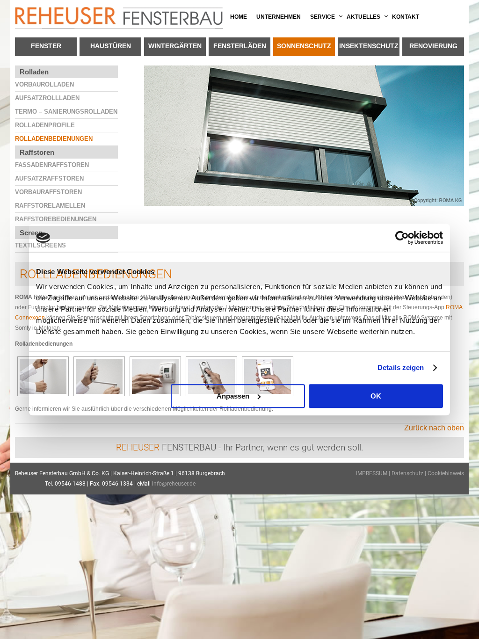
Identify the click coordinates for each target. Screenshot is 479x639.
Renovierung (433, 46)
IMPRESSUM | (374, 473)
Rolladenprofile (45, 125)
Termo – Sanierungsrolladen (66, 111)
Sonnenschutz (304, 46)
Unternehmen (278, 17)
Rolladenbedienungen (54, 138)
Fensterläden (239, 46)
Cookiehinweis (446, 473)
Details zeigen (400, 367)
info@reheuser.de (174, 483)
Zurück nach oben (434, 428)
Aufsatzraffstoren (49, 178)
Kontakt (405, 17)
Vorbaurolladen (44, 84)
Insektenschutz (369, 46)
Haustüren (110, 46)
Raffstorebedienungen (55, 219)
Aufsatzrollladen (47, 98)
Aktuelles (363, 17)
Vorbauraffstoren (48, 192)
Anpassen (233, 396)
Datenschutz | (410, 473)
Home (238, 17)
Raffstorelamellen (50, 205)
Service (322, 17)
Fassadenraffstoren (52, 164)
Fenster (46, 46)
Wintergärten (175, 46)
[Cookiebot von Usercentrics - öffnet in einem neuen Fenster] (402, 238)
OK (375, 396)
